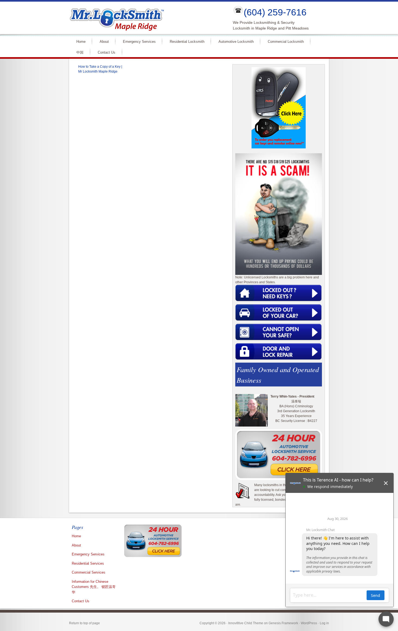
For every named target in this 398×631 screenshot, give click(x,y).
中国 (79, 52)
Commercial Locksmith (283, 41)
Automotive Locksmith (234, 41)
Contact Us (106, 52)
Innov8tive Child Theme (245, 623)
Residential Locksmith (184, 41)
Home (79, 41)
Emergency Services (137, 41)
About (102, 41)
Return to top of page (84, 623)
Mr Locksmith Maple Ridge (146, 18)
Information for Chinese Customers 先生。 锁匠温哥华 (94, 587)
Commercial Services (88, 572)
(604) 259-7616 (275, 12)
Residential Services (88, 563)
